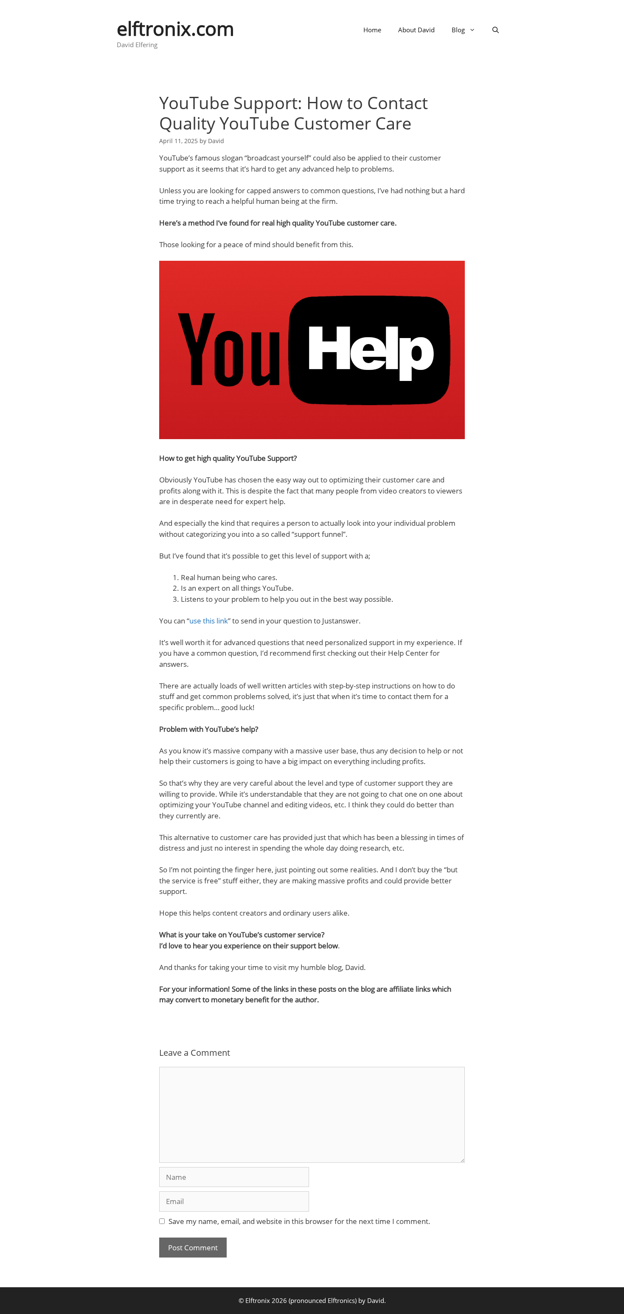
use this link (208, 621)
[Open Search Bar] (495, 29)
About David (416, 29)
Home (372, 29)
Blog (458, 29)
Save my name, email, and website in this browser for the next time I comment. (299, 1221)
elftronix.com (175, 28)
